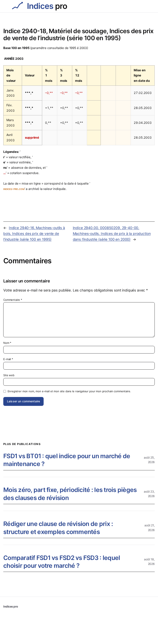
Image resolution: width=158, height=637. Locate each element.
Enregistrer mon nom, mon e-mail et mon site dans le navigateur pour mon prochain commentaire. (69, 391)
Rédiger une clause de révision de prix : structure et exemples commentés (58, 527)
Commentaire (12, 299)
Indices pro (10, 606)
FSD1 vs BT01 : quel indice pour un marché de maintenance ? (66, 460)
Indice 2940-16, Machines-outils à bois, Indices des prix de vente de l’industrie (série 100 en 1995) (34, 233)
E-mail (8, 359)
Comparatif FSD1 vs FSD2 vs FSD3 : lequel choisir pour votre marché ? (61, 561)
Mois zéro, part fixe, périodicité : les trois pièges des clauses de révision (70, 493)
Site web (8, 375)
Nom (7, 342)
